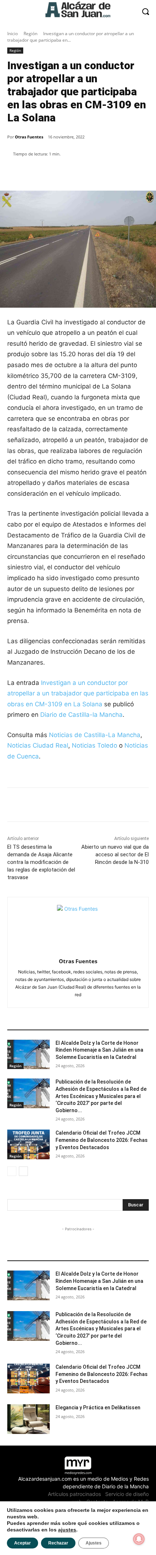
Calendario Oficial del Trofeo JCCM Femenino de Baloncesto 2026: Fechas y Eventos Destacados (102, 1140)
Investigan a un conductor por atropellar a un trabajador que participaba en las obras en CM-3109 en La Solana (77, 693)
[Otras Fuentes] (78, 926)
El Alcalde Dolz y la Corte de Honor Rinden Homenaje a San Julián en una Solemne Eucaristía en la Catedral (99, 1050)
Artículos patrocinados (74, 1494)
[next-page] (23, 1171)
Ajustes (94, 1543)
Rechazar (58, 1543)
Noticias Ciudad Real (37, 745)
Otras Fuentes (29, 137)
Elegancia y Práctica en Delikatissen (98, 1407)
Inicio (12, 33)
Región (30, 33)
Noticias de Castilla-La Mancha (94, 735)
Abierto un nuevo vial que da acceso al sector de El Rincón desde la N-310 (115, 854)
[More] (132, 172)
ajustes (67, 1530)
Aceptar (22, 1543)
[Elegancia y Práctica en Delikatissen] (28, 1419)
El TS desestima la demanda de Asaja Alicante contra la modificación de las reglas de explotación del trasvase (41, 862)
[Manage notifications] (139, 1539)
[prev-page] (11, 1171)
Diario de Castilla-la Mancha (81, 714)
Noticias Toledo (94, 745)
